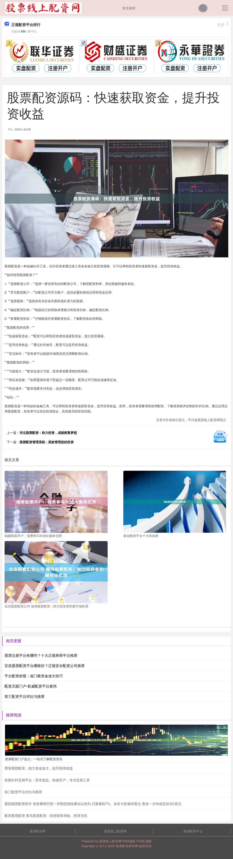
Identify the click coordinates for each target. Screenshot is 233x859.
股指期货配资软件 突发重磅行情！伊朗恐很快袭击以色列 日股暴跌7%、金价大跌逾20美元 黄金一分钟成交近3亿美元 (93, 803)
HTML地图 (144, 841)
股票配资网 (38, 831)
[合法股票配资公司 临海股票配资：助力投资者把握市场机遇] (56, 571)
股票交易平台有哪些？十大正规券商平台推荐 (41, 655)
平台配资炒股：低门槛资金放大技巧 (34, 675)
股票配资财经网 (127, 846)
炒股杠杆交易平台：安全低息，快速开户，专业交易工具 (47, 779)
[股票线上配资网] (43, 7)
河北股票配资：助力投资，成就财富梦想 (48, 432)
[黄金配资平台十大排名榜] (174, 501)
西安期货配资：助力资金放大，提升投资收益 (39, 768)
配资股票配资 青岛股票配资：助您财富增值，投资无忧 (46, 815)
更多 (221, 24)
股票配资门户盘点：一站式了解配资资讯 (33, 759)
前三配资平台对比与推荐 (25, 696)
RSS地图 (129, 841)
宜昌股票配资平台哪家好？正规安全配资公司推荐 (45, 665)
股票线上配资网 (115, 831)
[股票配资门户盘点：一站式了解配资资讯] (116, 739)
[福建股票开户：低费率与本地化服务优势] (56, 501)
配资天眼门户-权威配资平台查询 (31, 686)
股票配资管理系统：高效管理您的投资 (47, 442)
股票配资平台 (193, 831)
